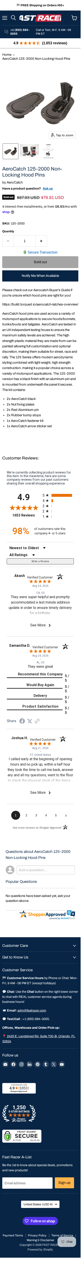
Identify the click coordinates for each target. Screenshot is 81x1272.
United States (38, 1204)
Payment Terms (13, 1235)
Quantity (8, 231)
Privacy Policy (37, 1235)
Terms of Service (62, 1235)
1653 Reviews (26, 515)
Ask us (48, 188)
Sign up (64, 1182)
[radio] (58, 495)
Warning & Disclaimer (40, 1240)
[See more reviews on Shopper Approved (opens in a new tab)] (37, 721)
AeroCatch (15, 182)
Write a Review (40, 561)
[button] (10, 151)
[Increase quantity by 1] (41, 241)
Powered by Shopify (40, 1249)
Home (6, 54)
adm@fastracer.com (31, 1010)
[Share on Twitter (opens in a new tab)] (29, 721)
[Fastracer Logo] (40, 18)
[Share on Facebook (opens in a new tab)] (22, 722)
